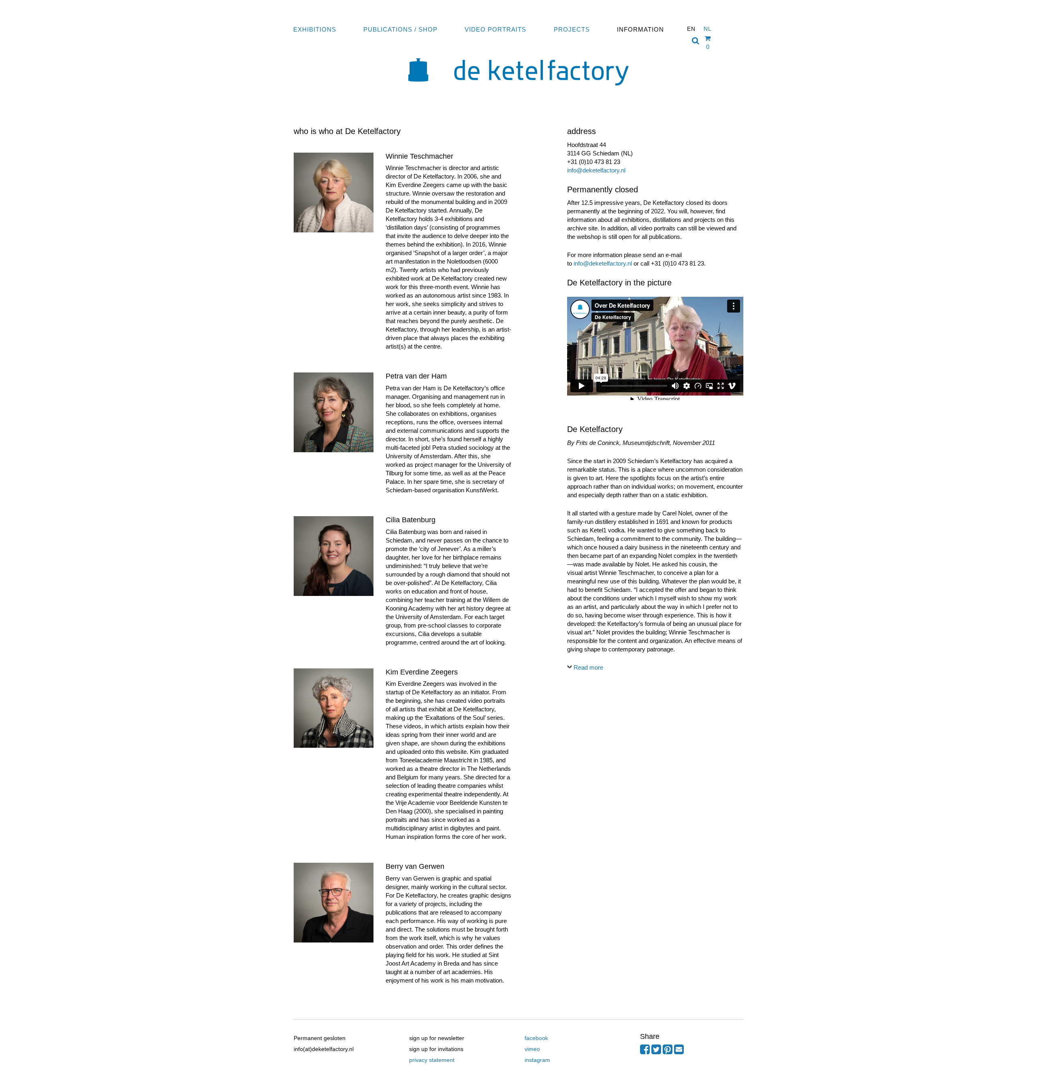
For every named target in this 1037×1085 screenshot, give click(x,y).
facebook (536, 1038)
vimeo (532, 1049)
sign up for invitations (436, 1049)
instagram (537, 1060)
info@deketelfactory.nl (596, 170)
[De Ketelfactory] (518, 91)
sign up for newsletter (436, 1038)
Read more (588, 667)
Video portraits (495, 29)
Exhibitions (314, 29)
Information (640, 29)
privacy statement (431, 1060)
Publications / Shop (400, 29)
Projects (572, 29)
